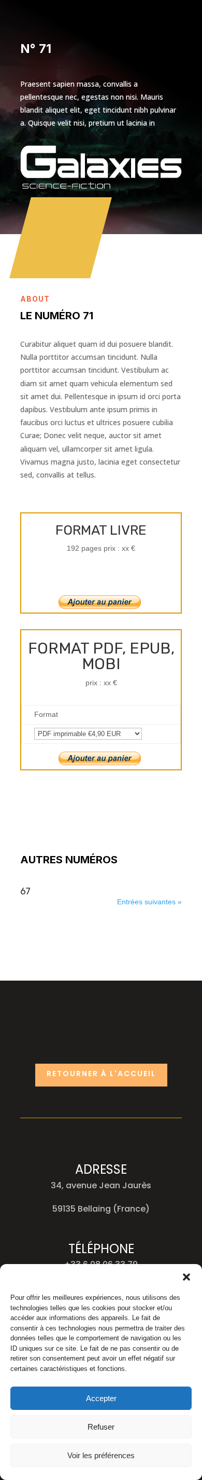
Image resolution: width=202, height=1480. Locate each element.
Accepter (101, 1398)
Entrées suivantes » (149, 902)
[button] (186, 1277)
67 (25, 891)
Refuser (101, 1426)
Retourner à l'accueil (101, 1073)
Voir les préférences (101, 1455)
